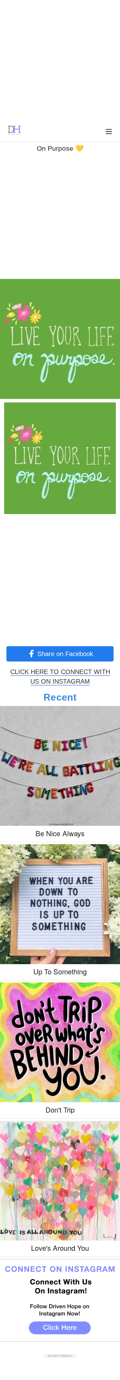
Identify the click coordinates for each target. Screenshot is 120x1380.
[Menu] (109, 131)
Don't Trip (60, 1109)
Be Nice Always (60, 833)
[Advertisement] (60, 60)
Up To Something (60, 971)
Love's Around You (60, 1248)
